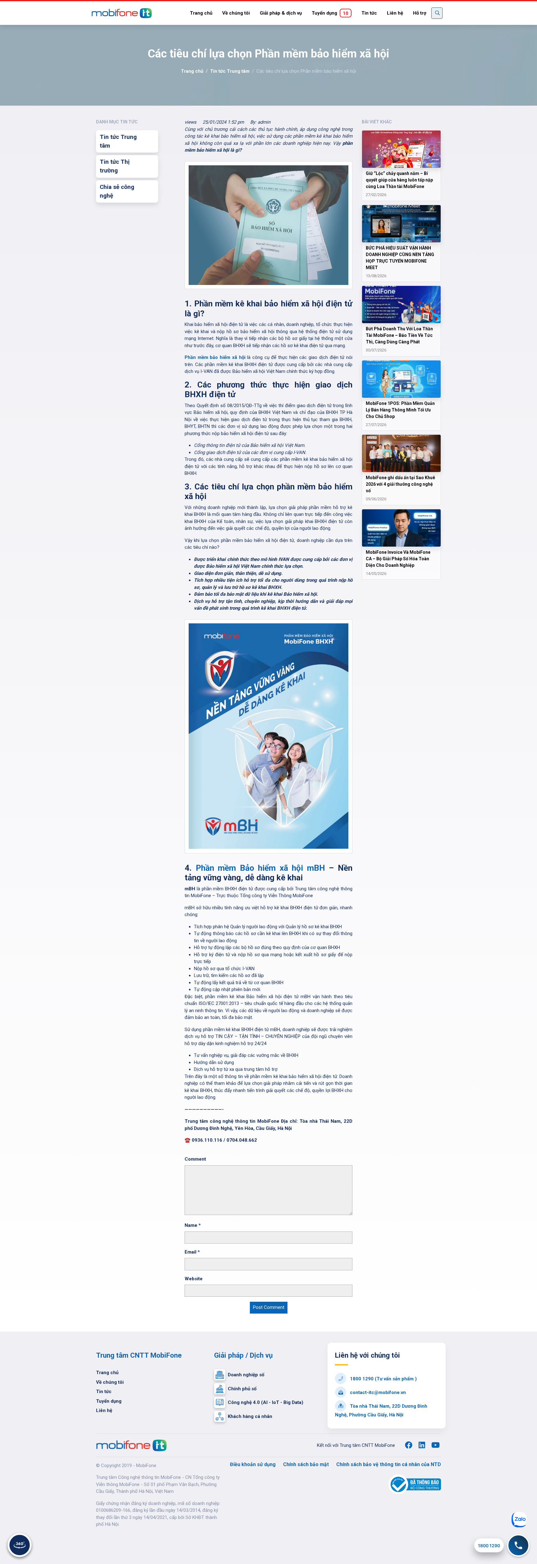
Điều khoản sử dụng (253, 1464)
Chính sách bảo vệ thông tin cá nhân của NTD (388, 1464)
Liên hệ (395, 13)
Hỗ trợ (419, 13)
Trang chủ (201, 13)
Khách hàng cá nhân (250, 1416)
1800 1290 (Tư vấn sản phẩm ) (383, 1379)
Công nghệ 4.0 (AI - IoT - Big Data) (265, 1402)
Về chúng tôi (236, 13)
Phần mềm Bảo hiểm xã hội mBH (260, 868)
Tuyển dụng (330, 13)
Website (194, 1279)
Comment (195, 1159)
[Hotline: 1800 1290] (518, 1545)
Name (193, 1225)
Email (192, 1252)
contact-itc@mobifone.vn (377, 1392)
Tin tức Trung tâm (230, 71)
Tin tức (369, 13)
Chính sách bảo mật (306, 1464)
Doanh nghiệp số (246, 1375)
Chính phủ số (242, 1389)
